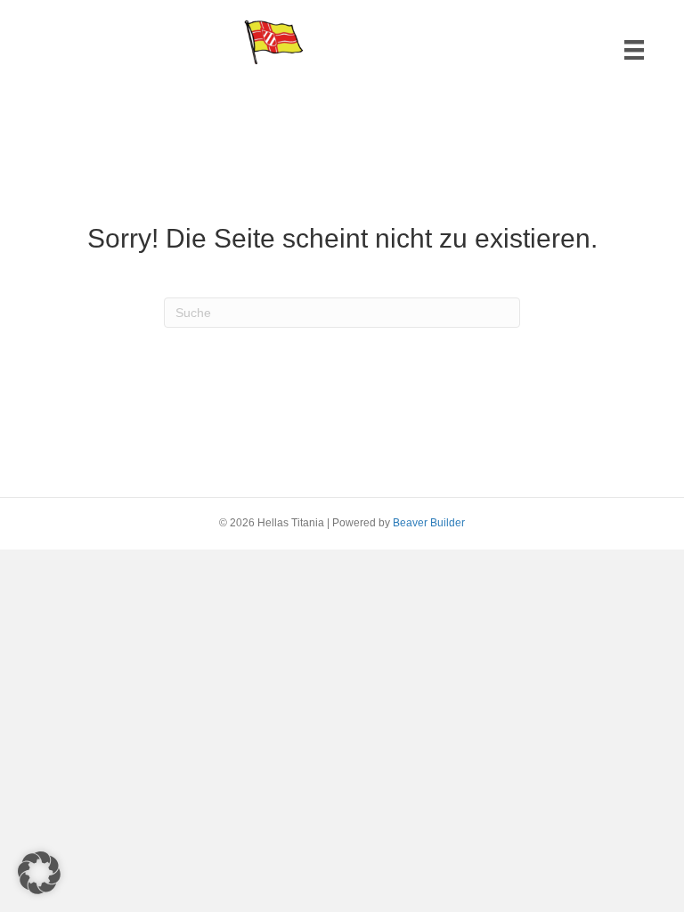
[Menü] (634, 50)
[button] (39, 873)
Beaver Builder (429, 523)
